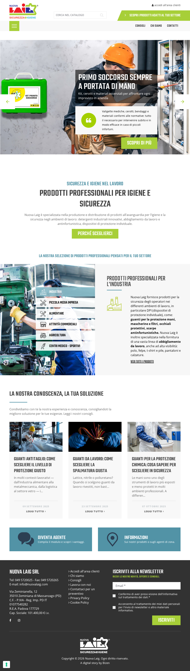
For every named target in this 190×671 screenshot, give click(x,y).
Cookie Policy (79, 602)
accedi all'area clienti (167, 5)
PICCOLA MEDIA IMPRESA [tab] (63, 302)
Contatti (172, 26)
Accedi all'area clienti (84, 571)
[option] (95, 101)
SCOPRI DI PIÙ (139, 143)
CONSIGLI (140, 26)
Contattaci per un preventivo (81, 591)
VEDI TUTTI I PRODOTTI (142, 362)
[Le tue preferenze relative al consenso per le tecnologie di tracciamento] (6, 664)
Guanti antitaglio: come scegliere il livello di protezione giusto (34, 465)
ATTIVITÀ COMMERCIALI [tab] (63, 324)
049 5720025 (23, 580)
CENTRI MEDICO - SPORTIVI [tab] (64, 346)
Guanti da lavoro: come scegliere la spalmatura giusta (93, 465)
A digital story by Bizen (95, 663)
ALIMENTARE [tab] (56, 313)
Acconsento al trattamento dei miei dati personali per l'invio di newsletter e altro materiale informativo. (149, 607)
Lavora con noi (80, 585)
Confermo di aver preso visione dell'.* (147, 595)
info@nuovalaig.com (33, 584)
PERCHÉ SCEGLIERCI (95, 234)
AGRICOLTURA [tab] (57, 335)
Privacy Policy (79, 598)
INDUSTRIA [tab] (55, 292)
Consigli (75, 580)
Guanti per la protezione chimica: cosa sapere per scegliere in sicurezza (154, 465)
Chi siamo (156, 26)
